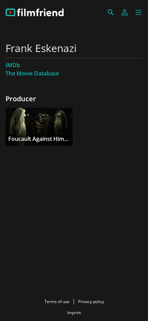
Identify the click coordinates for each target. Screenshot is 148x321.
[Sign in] (124, 12)
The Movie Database (32, 73)
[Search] (111, 12)
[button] (138, 12)
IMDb (13, 65)
